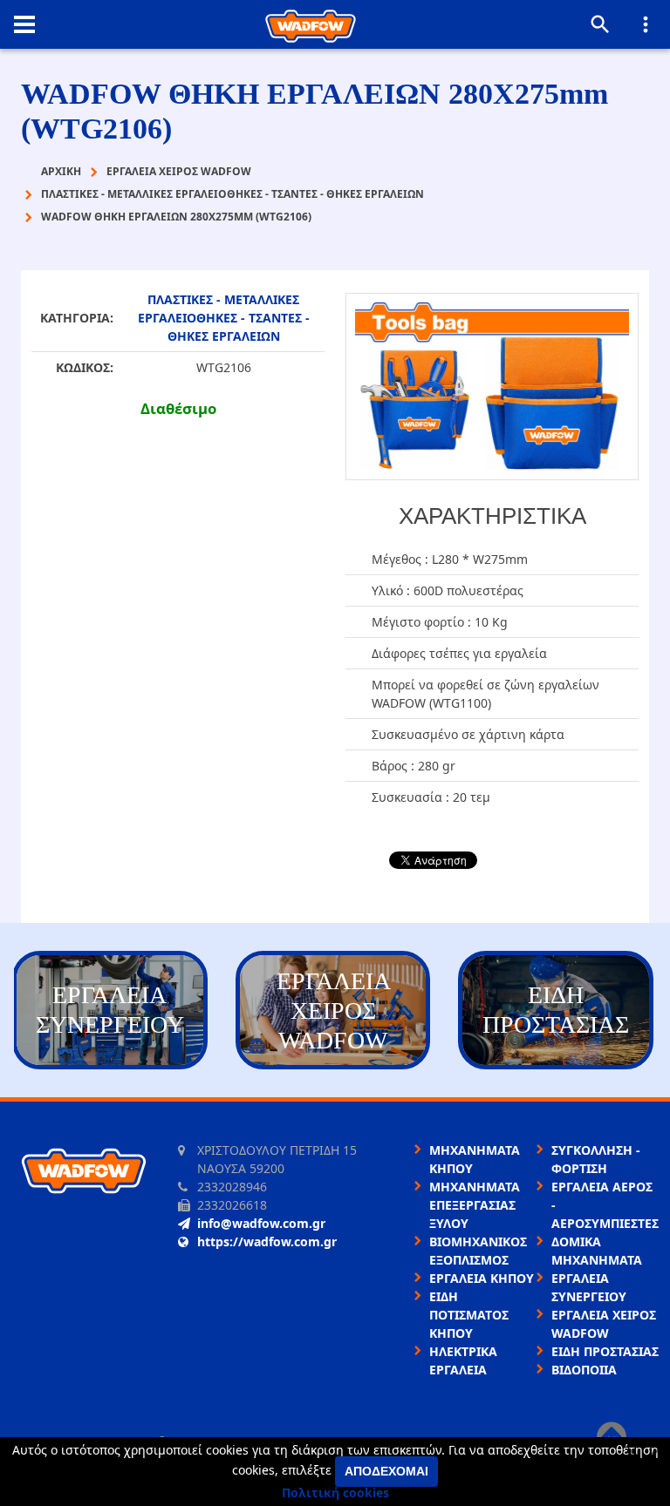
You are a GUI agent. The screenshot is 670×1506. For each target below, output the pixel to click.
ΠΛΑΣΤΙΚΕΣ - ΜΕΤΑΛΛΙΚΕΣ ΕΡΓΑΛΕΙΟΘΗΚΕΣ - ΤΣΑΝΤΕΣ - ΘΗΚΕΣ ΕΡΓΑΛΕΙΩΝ (224, 317)
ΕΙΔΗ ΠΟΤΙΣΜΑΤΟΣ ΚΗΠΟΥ (469, 1314)
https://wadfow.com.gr (267, 1241)
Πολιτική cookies (335, 1492)
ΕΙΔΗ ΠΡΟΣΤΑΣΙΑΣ (605, 1351)
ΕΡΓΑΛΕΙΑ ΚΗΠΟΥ (481, 1278)
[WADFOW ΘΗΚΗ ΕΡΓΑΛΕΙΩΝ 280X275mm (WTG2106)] (492, 386)
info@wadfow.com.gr (261, 1223)
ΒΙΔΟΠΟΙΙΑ (584, 1369)
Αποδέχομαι (386, 1471)
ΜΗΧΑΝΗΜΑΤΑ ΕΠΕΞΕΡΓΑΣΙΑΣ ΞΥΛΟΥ (474, 1204)
